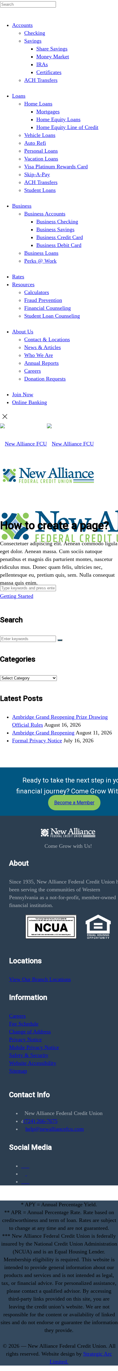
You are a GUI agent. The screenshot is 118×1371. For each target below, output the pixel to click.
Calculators (36, 292)
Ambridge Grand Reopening (43, 733)
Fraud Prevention (43, 300)
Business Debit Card (58, 245)
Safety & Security (28, 1055)
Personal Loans (41, 151)
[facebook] (25, 1166)
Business (21, 206)
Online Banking (29, 402)
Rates (18, 277)
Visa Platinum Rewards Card (56, 167)
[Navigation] (2, 669)
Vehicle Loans (39, 135)
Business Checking (57, 222)
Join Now (22, 394)
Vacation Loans (41, 159)
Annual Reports (41, 363)
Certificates (48, 72)
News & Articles (42, 347)
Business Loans (41, 253)
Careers (32, 371)
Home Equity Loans (58, 119)
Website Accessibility (32, 1063)
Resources (23, 284)
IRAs (42, 64)
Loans (18, 96)
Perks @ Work (40, 261)
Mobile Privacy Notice (34, 1047)
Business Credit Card (59, 237)
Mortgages (48, 112)
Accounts (22, 25)
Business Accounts (44, 214)
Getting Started (16, 596)
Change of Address (30, 1032)
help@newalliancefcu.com (54, 1129)
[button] (59, 640)
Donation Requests (45, 379)
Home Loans (38, 104)
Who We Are (38, 355)
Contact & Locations (47, 339)
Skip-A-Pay (37, 174)
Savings (32, 41)
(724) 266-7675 (40, 1121)
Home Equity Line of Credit (67, 127)
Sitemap (18, 1071)
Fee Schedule (23, 1024)
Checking (34, 33)
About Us (22, 332)
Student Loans (40, 190)
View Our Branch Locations (40, 979)
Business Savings (55, 229)
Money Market (52, 56)
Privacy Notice (25, 1039)
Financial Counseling (47, 308)
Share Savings (51, 49)
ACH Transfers (40, 80)
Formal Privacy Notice (37, 740)
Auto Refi (35, 143)
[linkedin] (25, 1181)
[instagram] (26, 1174)
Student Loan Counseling (52, 316)
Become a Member (74, 802)
